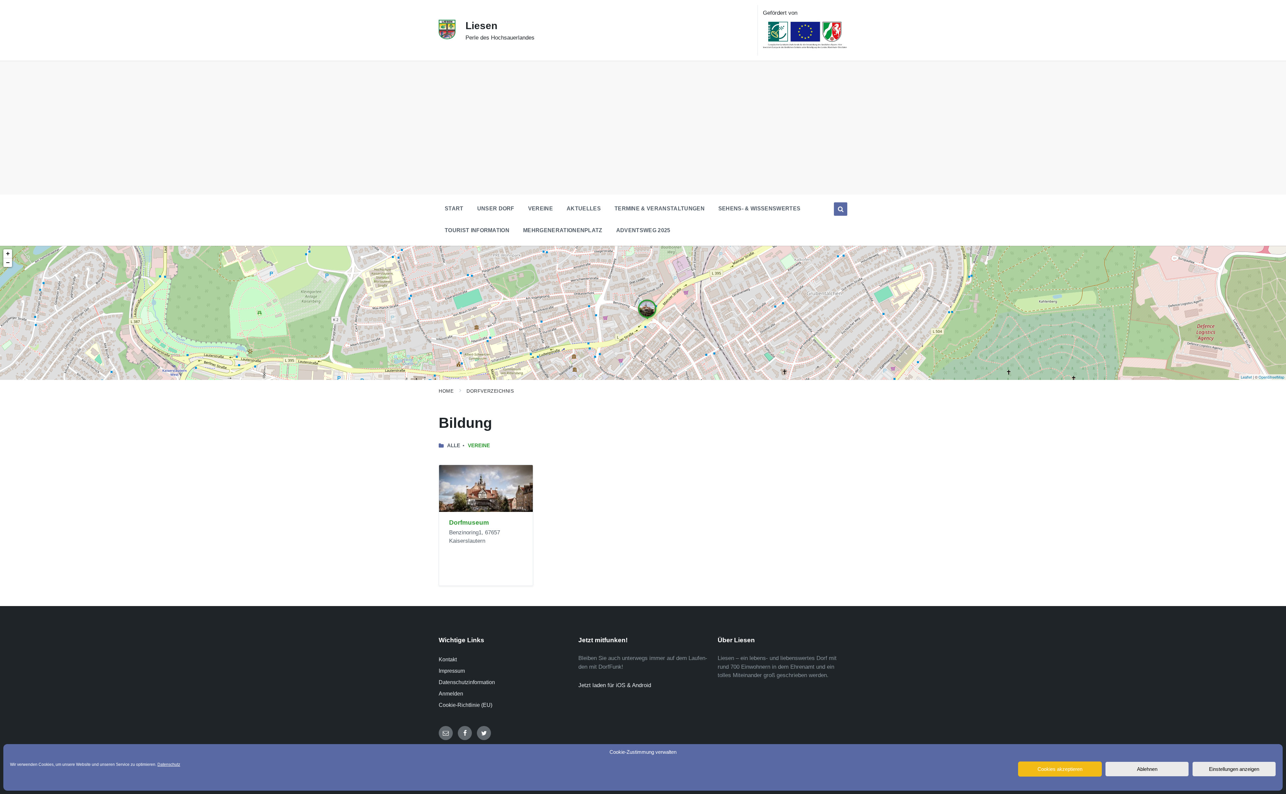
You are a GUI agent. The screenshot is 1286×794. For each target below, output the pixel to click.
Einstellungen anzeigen (1234, 769)
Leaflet (1246, 377)
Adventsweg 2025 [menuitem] (643, 230)
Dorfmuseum (469, 522)
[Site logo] (447, 37)
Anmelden (451, 694)
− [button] (8, 262)
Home (446, 391)
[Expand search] (840, 209)
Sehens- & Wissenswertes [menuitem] (759, 208)
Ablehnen (1147, 769)
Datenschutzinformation (467, 682)
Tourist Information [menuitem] (477, 230)
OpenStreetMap (1271, 377)
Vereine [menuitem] (540, 208)
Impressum (452, 671)
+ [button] (8, 253)
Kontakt (448, 659)
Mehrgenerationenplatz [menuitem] (562, 230)
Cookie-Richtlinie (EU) (465, 705)
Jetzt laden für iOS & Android (614, 685)
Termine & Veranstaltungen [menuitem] (660, 208)
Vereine (479, 445)
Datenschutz (168, 764)
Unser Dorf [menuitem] (495, 208)
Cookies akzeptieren (1060, 769)
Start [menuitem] (454, 208)
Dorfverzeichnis (490, 391)
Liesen (481, 25)
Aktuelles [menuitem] (584, 208)
